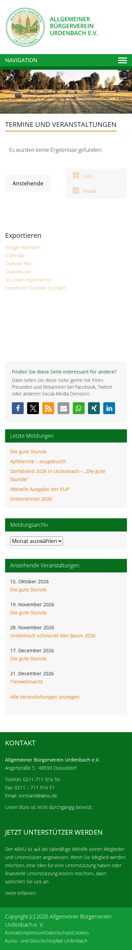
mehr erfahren (20, 893)
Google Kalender (22, 247)
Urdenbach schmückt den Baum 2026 (52, 635)
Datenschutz (58, 932)
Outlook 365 (18, 263)
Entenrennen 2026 (31, 499)
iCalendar (15, 255)
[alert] (66, 150)
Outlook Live (18, 271)
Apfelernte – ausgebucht (38, 461)
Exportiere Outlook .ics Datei (35, 288)
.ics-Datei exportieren (28, 279)
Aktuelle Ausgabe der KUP (39, 489)
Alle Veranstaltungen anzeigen (45, 697)
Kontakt (13, 932)
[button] (18, 408)
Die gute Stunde (28, 451)
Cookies (80, 932)
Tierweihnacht (26, 681)
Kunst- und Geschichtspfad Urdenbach (46, 940)
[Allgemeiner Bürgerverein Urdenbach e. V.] (51, 26)
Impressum (33, 932)
